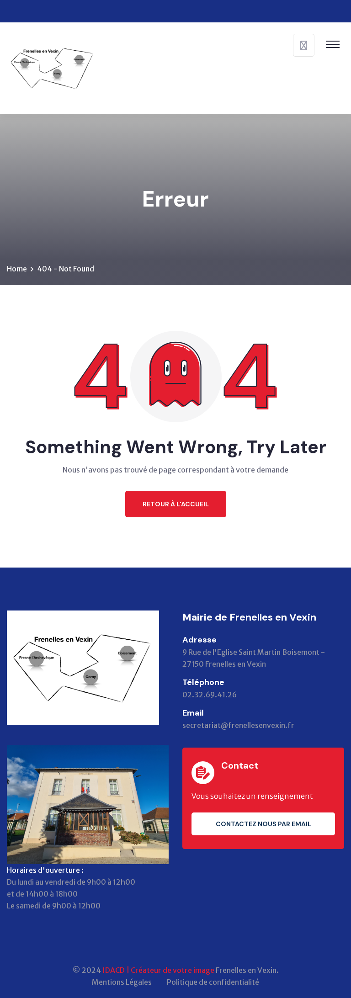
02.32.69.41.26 (209, 694)
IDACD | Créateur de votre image (158, 970)
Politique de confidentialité (213, 982)
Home (17, 268)
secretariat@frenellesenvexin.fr (238, 725)
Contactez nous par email (263, 824)
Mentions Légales (122, 982)
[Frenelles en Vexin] (52, 67)
